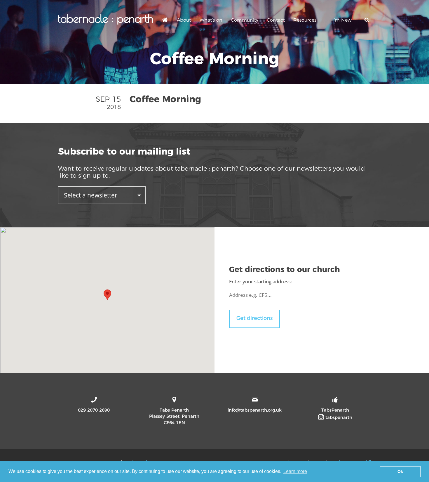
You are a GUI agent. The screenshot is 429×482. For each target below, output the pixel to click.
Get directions (254, 318)
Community (244, 20)
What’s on (211, 20)
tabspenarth (338, 417)
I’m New (342, 20)
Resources (304, 20)
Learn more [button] (295, 471)
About (184, 20)
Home (165, 20)
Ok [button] (400, 471)
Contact (276, 20)
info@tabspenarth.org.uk (255, 410)
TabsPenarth (335, 410)
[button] (107, 294)
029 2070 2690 (94, 410)
